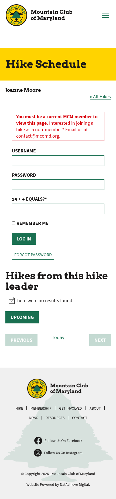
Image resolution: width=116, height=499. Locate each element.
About (95, 408)
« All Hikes (100, 96)
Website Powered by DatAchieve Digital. (58, 484)
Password (24, 175)
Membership (41, 408)
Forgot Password (33, 254)
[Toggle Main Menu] (105, 15)
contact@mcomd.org (37, 136)
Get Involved (70, 408)
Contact (79, 417)
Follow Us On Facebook (63, 440)
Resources (55, 417)
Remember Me (32, 223)
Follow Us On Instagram (63, 452)
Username (24, 151)
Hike (19, 408)
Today (58, 337)
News (33, 417)
